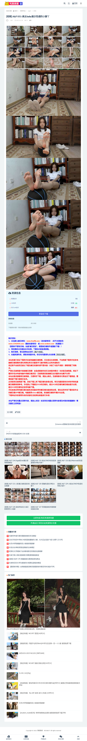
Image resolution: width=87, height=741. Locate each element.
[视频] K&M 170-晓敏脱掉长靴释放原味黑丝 (24, 559)
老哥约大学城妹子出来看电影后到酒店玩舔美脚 (25, 551)
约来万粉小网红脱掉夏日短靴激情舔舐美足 (24, 555)
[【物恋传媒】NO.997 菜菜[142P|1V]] (12, 636)
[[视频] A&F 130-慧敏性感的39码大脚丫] (43, 472)
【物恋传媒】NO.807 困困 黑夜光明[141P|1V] (35, 663)
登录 (75, 3)
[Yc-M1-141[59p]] (12, 676)
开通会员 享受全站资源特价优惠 (43, 523)
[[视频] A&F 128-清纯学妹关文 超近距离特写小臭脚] (17, 495)
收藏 (11, 412)
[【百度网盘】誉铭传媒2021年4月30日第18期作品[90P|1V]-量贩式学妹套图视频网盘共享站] (12, 686)
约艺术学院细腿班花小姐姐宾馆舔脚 (21, 543)
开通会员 (43, 739)
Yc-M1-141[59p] (25, 673)
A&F (29, 11)
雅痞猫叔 (40, 730)
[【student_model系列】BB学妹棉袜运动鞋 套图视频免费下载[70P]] (12, 715)
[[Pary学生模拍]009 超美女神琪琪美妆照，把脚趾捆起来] (43, 606)
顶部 (78, 739)
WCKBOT (47, 730)
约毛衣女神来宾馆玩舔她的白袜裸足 (21, 547)
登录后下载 (43, 314)
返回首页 (8, 739)
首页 (16, 11)
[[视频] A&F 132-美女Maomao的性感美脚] (70, 449)
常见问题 (61, 739)
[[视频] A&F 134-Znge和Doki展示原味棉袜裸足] (17, 449)
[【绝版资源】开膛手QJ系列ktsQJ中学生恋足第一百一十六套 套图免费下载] (12, 646)
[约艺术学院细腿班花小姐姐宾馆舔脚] (12, 706)
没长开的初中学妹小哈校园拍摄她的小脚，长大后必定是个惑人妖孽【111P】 (36, 540)
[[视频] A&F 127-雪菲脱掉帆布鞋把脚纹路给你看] (43, 495)
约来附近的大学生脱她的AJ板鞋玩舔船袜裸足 (25, 563)
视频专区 (23, 11)
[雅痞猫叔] (7, 20)
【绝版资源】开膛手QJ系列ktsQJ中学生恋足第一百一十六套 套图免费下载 (45, 643)
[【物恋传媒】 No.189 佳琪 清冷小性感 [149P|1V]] (12, 696)
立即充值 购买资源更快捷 (43, 518)
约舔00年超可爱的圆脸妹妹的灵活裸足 (22, 536)
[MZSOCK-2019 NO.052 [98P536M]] (12, 656)
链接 (18, 412)
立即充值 (26, 739)
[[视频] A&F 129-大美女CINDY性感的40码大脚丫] (70, 472)
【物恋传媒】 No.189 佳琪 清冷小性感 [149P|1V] (36, 693)
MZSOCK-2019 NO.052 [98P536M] (31, 653)
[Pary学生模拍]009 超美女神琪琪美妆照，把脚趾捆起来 (26, 629)
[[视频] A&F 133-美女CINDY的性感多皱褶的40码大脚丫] (43, 449)
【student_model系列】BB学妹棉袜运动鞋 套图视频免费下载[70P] (42, 713)
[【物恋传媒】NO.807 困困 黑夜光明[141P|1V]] (12, 666)
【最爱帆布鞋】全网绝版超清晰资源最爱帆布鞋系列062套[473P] (31, 567)
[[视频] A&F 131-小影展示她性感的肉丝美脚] (17, 472)
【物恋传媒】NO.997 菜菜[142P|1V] (32, 633)
